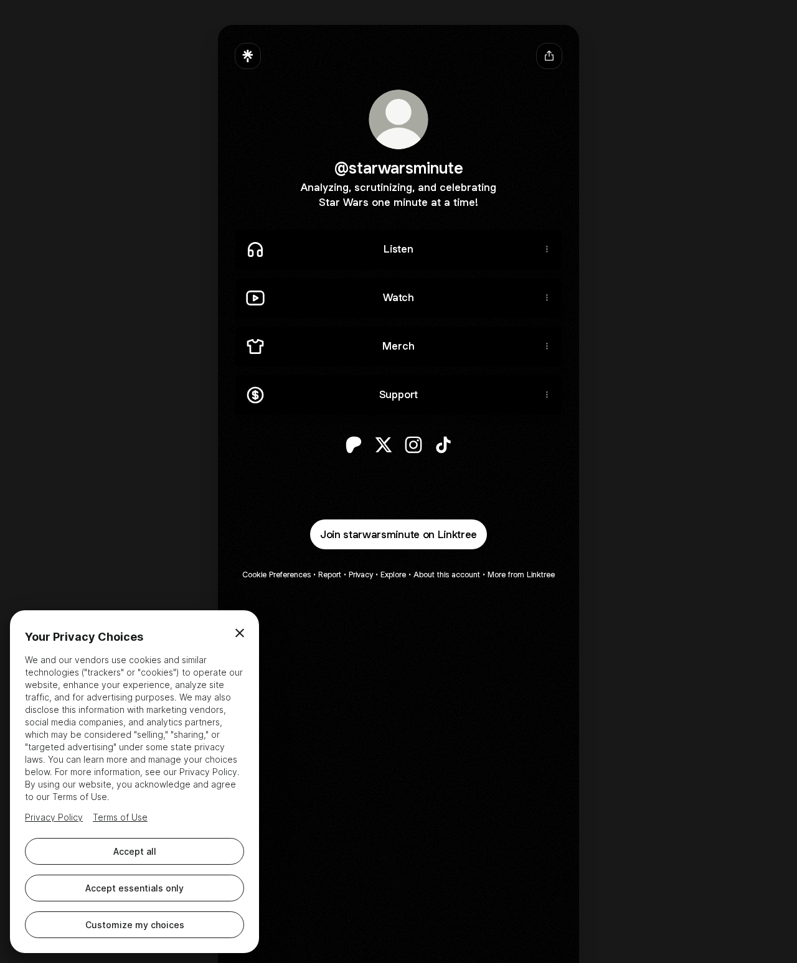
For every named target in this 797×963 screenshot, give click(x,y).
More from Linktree (521, 574)
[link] (354, 445)
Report (329, 574)
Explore (393, 574)
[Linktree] (247, 56)
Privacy (361, 574)
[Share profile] (549, 56)
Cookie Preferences (276, 574)
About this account (446, 574)
